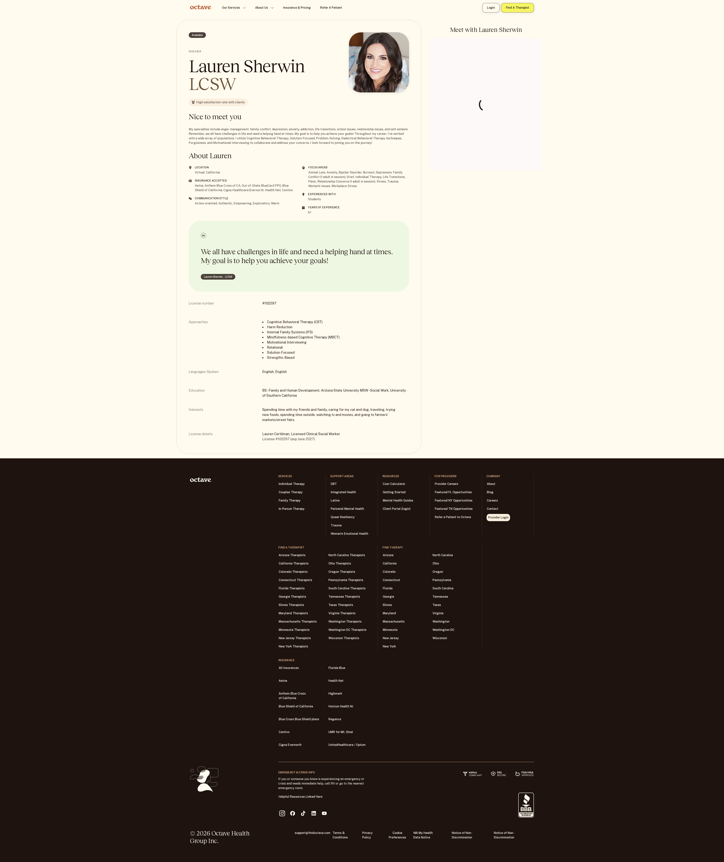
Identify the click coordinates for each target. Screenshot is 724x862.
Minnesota (390, 630)
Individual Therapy (292, 484)
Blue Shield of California (296, 706)
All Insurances (289, 668)
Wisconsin (440, 638)
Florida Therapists (292, 588)
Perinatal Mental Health (347, 509)
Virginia (438, 613)
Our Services (231, 7)
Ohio (436, 563)
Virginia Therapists (342, 613)
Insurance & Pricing (297, 7)
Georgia (388, 596)
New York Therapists (293, 646)
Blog (490, 492)
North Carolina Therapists (346, 555)
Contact (492, 509)
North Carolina (443, 555)
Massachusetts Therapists (298, 621)
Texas (437, 605)
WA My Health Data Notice (423, 835)
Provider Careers (446, 484)
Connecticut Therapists (295, 580)
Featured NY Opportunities (453, 500)
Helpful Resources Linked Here (300, 796)
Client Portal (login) (396, 509)
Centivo (284, 732)
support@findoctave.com (312, 833)
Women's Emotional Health (349, 533)
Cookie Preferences (397, 835)
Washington (441, 621)
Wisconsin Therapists (343, 638)
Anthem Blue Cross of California (292, 696)
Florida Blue (336, 668)
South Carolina (443, 588)
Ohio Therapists (339, 563)
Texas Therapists (340, 605)
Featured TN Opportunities (454, 509)
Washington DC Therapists (347, 630)
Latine (335, 500)
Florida (388, 588)
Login (491, 7)
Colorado (389, 572)
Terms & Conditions (340, 835)
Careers (492, 500)
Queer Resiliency (343, 517)
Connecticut (391, 580)
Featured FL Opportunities (453, 492)
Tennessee (440, 596)
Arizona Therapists (292, 555)
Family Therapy (290, 500)
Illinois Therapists (291, 605)
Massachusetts (394, 621)
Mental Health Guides (398, 500)
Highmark (335, 693)
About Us (261, 7)
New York (389, 646)
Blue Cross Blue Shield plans (299, 719)
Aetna (283, 681)
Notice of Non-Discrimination (462, 835)
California (390, 563)
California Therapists (294, 563)
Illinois (387, 605)
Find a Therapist (517, 7)
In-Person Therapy (291, 509)
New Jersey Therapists (295, 638)
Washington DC (443, 630)
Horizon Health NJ (340, 706)
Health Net (336, 681)
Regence (334, 719)
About (491, 484)
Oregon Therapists (341, 572)
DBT (334, 484)
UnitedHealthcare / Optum (347, 745)
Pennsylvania (442, 580)
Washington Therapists (345, 621)
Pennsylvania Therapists (345, 580)
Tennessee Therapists (344, 596)
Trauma (336, 525)
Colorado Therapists (293, 572)
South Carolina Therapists (347, 588)
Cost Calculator (394, 484)
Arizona (388, 555)
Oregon (438, 572)
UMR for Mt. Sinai (340, 732)
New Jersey (391, 638)
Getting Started (394, 492)
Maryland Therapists (293, 613)
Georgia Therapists (292, 596)
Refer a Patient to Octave (453, 517)
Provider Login (498, 517)
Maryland (389, 613)
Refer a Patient (331, 7)
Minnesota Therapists (294, 630)
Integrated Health (343, 492)
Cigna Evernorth (290, 745)
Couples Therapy (291, 492)
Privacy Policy (367, 835)
